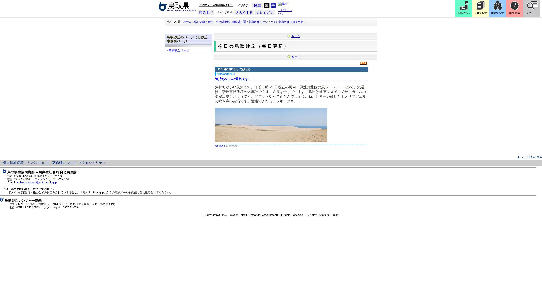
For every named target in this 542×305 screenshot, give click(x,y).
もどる (295, 36)
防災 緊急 (514, 13)
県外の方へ (463, 13)
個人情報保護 (13, 163)
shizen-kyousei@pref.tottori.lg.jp (37, 182)
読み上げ (206, 12)
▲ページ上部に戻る (529, 156)
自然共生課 (239, 21)
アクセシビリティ (92, 163)
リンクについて (38, 163)
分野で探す (480, 13)
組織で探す (497, 13)
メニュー (531, 13)
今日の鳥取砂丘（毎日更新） (288, 21)
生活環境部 (223, 21)
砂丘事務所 (220, 146)
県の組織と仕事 (203, 21)
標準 (257, 6)
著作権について (64, 163)
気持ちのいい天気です (232, 79)
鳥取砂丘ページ (258, 21)
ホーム (187, 21)
